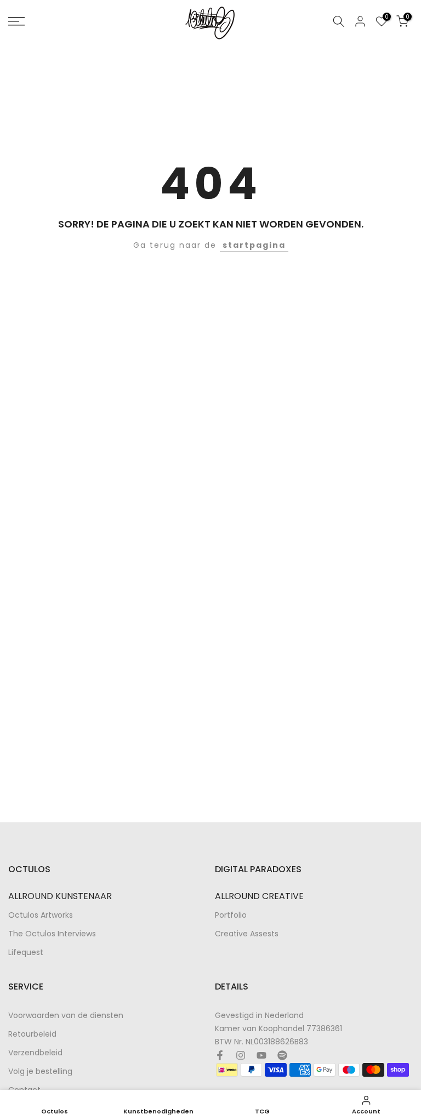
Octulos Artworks (40, 915)
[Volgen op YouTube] (261, 1055)
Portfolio (231, 915)
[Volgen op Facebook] (220, 1055)
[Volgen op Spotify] (282, 1055)
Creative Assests (246, 934)
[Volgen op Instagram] (241, 1055)
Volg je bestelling (40, 1071)
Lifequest (25, 952)
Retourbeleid (32, 1034)
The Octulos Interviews (52, 934)
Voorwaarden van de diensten (65, 1015)
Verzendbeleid (35, 1053)
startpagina (254, 245)
